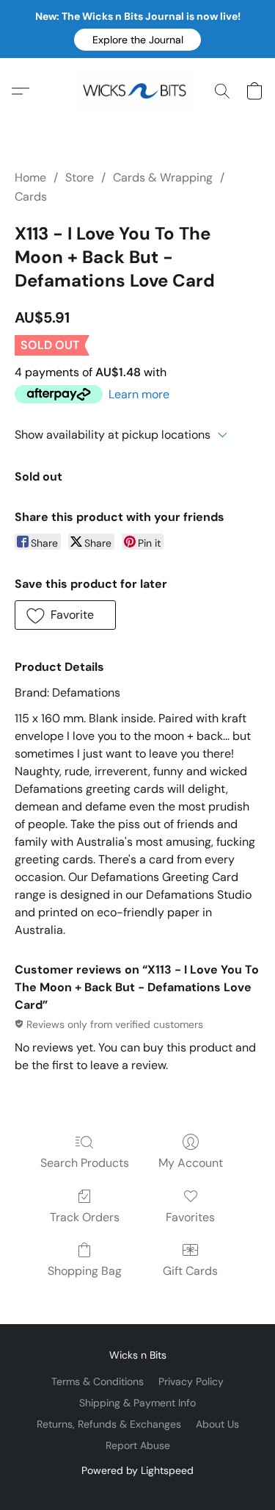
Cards (31, 196)
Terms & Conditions (97, 1381)
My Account (190, 1163)
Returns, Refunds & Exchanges (109, 1424)
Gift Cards (190, 1271)
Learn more (139, 394)
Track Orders (85, 1217)
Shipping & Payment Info (137, 1402)
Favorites (190, 1217)
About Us (217, 1424)
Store (79, 177)
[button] (137, 40)
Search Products (84, 1163)
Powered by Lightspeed (137, 1470)
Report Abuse (138, 1445)
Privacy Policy (191, 1381)
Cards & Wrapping (163, 177)
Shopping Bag (85, 1271)
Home (30, 177)
